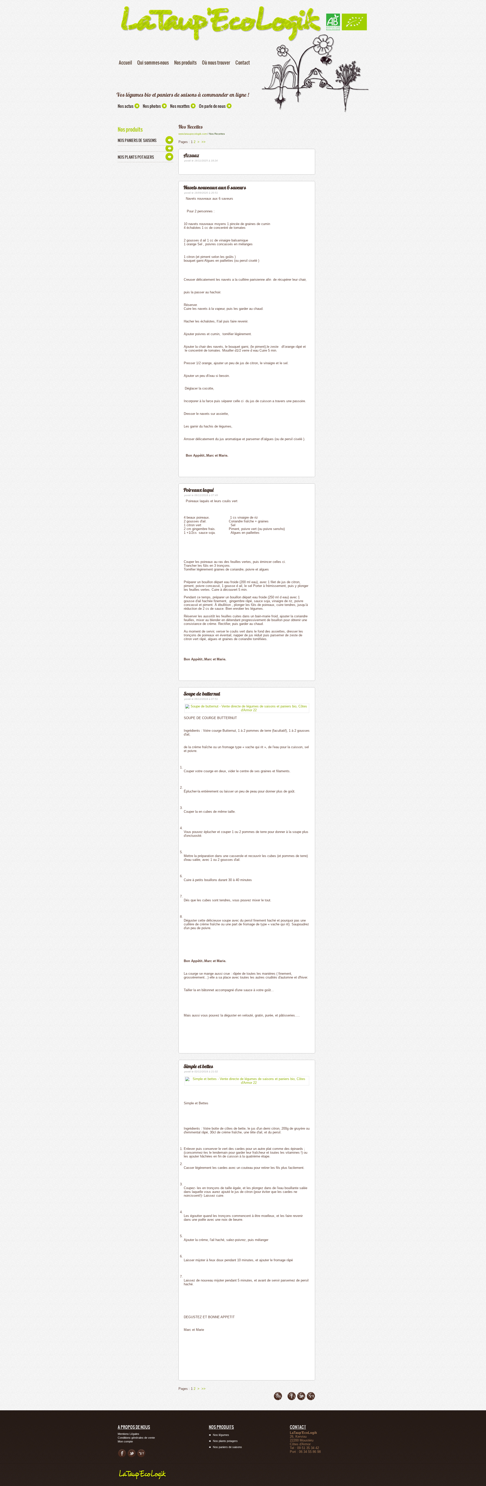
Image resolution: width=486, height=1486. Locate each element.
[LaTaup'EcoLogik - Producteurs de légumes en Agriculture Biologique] (346, 15)
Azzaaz (191, 155)
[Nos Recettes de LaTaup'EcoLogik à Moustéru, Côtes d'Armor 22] (144, 1471)
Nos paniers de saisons (137, 140)
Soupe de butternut (202, 693)
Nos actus (125, 106)
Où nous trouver (216, 62)
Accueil (125, 62)
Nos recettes (180, 106)
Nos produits (185, 62)
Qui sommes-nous (153, 62)
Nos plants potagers (136, 157)
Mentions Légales (128, 1433)
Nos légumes (221, 1434)
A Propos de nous (134, 1427)
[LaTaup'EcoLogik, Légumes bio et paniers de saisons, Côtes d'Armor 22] (221, 4)
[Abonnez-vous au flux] (278, 1396)
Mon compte (125, 1441)
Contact (242, 62)
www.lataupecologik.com (192, 133)
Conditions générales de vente (136, 1437)
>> (203, 142)
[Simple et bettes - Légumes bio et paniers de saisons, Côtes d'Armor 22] (247, 1080)
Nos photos (152, 106)
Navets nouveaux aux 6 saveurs (215, 187)
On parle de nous (212, 106)
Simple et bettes (198, 1066)
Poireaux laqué (199, 490)
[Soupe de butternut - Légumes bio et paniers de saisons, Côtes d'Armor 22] (247, 708)
